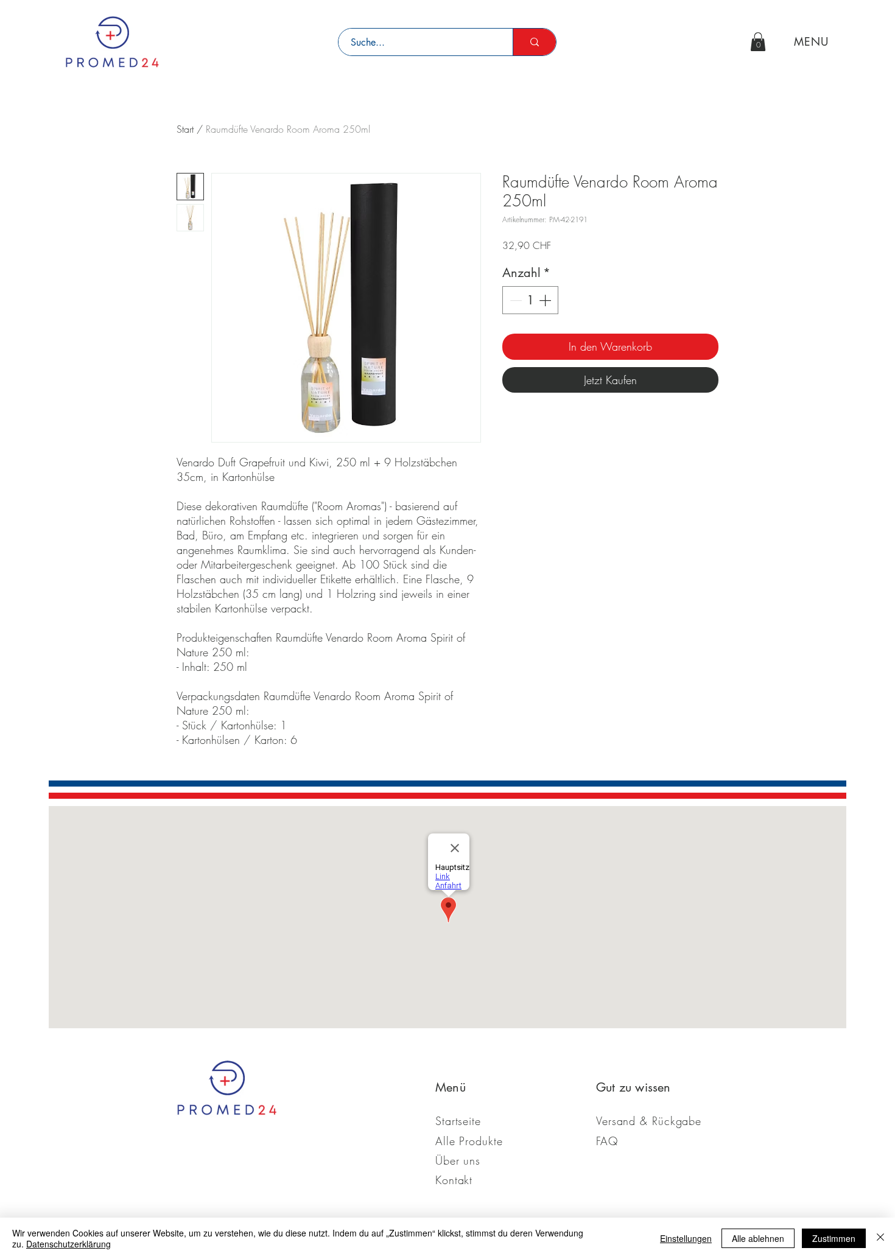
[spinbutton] (530, 300)
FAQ (607, 1141)
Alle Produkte (469, 1141)
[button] (758, 41)
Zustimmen (833, 1238)
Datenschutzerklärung (68, 1244)
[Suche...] (534, 42)
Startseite (458, 1120)
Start (185, 129)
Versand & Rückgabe (648, 1120)
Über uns (457, 1160)
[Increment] (546, 300)
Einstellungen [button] (686, 1238)
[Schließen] (880, 1238)
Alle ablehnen (758, 1238)
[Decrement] (514, 300)
